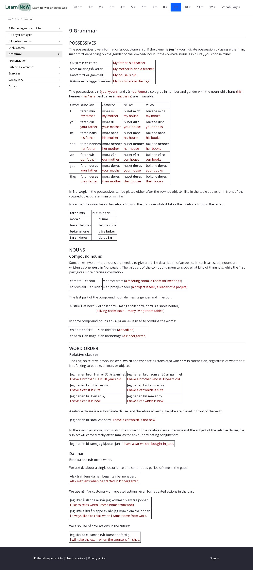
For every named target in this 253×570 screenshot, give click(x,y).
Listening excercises (21, 67)
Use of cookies (75, 558)
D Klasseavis (16, 48)
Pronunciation (17, 60)
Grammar (15, 54)
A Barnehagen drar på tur (25, 28)
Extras (12, 86)
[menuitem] (77, 7)
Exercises (14, 73)
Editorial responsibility (48, 558)
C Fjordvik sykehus (20, 41)
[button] (9, 19)
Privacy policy (97, 558)
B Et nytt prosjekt (20, 34)
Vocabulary (15, 80)
